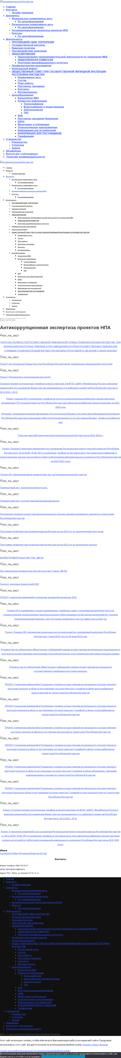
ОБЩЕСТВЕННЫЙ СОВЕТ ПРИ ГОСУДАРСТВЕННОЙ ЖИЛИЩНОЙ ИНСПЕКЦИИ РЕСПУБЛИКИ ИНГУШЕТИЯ (50, 232)
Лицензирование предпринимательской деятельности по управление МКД (62, 56)
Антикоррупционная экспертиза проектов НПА (40, 30)
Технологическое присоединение (37, 127)
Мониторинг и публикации (33, 124)
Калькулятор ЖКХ (28, 98)
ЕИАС (21, 121)
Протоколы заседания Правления (38, 118)
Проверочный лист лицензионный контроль (23, 487)
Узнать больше (100, 1044)
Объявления (13, 151)
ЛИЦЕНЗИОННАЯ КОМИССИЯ (35, 59)
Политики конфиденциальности (25, 156)
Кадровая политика (23, 48)
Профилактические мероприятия (31, 65)
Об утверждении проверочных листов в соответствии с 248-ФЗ (33, 570)
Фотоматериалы (28, 92)
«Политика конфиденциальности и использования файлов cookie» (35, 1050)
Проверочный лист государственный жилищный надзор (29, 500)
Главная (10, 6)
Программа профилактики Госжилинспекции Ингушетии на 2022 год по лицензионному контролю (51, 531)
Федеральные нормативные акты (32, 18)
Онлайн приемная (22, 12)
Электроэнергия (33, 109)
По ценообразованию (31, 21)
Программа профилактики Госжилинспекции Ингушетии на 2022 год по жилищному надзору (48, 544)
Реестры (17, 33)
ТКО (26, 112)
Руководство (19, 142)
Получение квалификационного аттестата (43, 62)
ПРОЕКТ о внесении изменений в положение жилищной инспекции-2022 (38, 597)
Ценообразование (22, 95)
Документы (12, 15)
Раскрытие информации (32, 101)
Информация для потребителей (37, 130)
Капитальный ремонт (24, 68)
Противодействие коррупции (29, 51)
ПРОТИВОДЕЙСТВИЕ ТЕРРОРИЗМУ (33, 42)
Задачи (16, 148)
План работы (26, 83)
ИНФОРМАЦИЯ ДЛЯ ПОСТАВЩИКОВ (40, 133)
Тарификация (26, 136)
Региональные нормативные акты (32, 24)
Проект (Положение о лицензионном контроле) (25, 376)
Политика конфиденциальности (68, 1056)
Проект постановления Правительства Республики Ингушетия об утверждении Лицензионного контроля (56, 363)
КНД (20, 115)
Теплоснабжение (34, 104)
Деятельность (14, 39)
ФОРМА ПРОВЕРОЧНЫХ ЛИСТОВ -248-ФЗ (22, 557)
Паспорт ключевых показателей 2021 (19, 584)
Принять (87, 1044)
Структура (18, 145)
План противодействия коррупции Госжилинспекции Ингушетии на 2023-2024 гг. (60, 435)
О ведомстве (13, 139)
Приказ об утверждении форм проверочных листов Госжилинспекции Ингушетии (43, 474)
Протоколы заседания (31, 86)
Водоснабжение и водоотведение (44, 106)
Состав (22, 80)
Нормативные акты (30, 77)
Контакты (11, 9)
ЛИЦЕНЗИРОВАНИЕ (24, 54)
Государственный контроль (28, 45)
